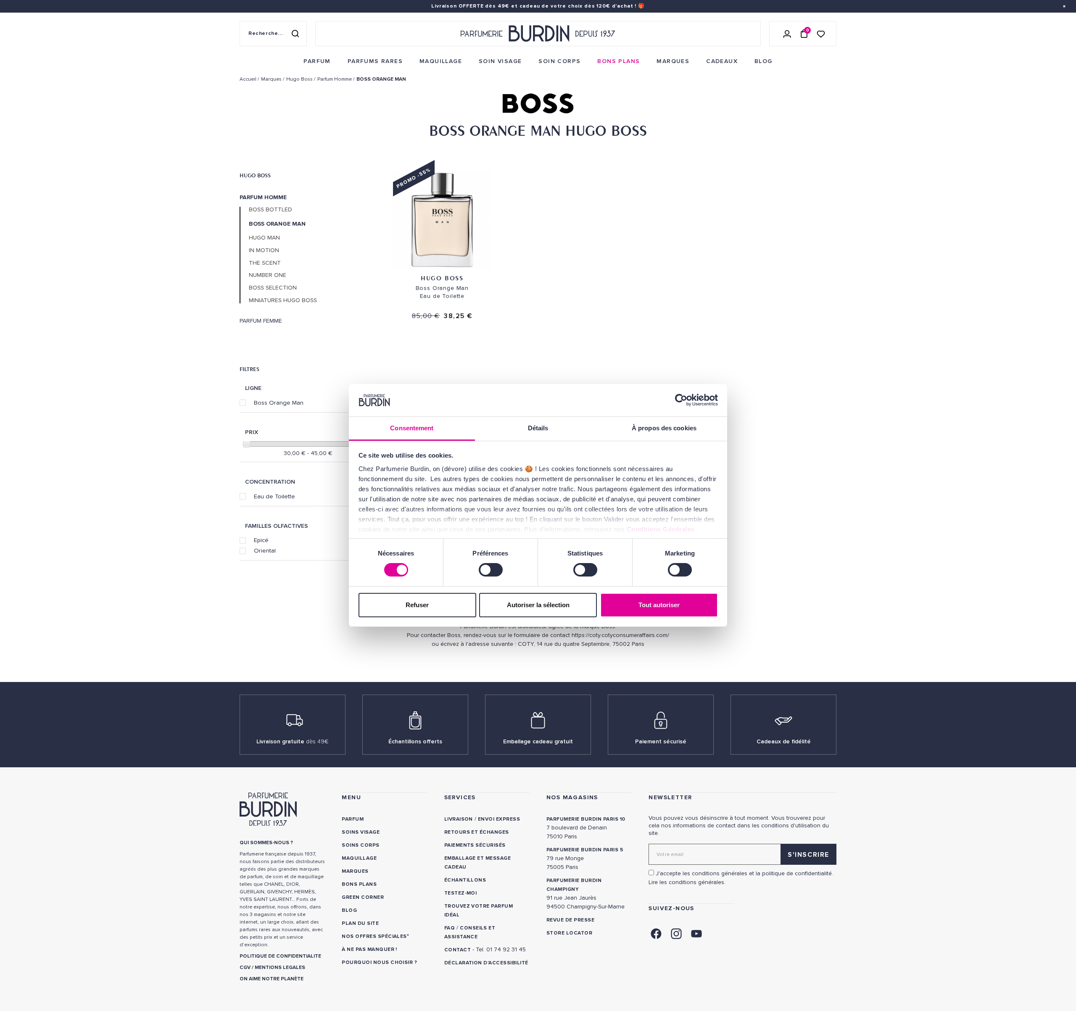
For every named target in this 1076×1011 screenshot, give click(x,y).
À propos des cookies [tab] (664, 428)
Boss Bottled (270, 210)
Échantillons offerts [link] (415, 741)
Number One (267, 275)
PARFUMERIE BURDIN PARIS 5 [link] (584, 850)
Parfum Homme (263, 197)
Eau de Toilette (274, 496)
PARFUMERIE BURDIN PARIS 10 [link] (585, 819)
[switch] (491, 570)
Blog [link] (349, 910)
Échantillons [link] (465, 880)
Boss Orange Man (278, 402)
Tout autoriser (659, 604)
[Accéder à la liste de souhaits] (821, 33)
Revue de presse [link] (570, 920)
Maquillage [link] (359, 858)
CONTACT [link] (457, 950)
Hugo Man (264, 238)
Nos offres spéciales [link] (374, 936)
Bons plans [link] (359, 884)
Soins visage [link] (361, 832)
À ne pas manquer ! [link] (369, 949)
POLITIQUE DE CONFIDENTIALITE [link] (280, 956)
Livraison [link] (458, 819)
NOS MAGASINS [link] (572, 797)
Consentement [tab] (411, 428)
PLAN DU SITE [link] (360, 923)
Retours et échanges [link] (476, 832)
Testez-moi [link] (460, 893)
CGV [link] (245, 967)
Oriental (265, 550)
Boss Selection (273, 288)
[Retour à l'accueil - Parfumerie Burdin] (538, 33)
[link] (317, 61)
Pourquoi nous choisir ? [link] (379, 962)
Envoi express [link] (499, 819)
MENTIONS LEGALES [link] (280, 967)
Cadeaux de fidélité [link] (784, 741)
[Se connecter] (787, 33)
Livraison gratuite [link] (292, 741)
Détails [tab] (538, 428)
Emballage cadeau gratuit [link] (538, 741)
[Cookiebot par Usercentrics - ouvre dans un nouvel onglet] (681, 400)
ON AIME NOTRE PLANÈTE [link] (271, 979)
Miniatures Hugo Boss (283, 300)
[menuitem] (317, 61)
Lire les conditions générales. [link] (687, 882)
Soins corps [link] (360, 845)
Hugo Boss (255, 175)
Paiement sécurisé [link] (660, 741)
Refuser (417, 604)
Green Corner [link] (363, 897)
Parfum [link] (353, 819)
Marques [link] (355, 871)
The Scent (265, 263)
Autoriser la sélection (538, 604)
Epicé (261, 540)
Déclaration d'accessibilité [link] (486, 963)
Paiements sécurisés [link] (475, 845)
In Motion (264, 250)
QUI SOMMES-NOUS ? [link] (266, 843)
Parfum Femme (261, 321)
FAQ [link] (449, 928)
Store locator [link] (569, 933)
